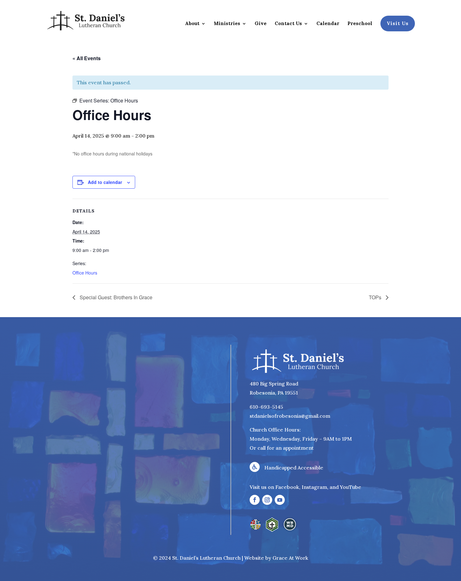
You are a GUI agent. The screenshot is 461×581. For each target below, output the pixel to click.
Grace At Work (290, 558)
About (192, 23)
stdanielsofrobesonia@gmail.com (290, 416)
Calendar (327, 23)
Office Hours (84, 273)
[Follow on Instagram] (267, 500)
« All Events (86, 58)
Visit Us (398, 23)
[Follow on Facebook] (255, 500)
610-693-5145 (266, 407)
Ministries (227, 23)
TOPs (376, 297)
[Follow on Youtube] (280, 500)
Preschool (359, 23)
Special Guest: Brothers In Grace (115, 297)
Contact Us (288, 23)
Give (261, 23)
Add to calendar (105, 182)
